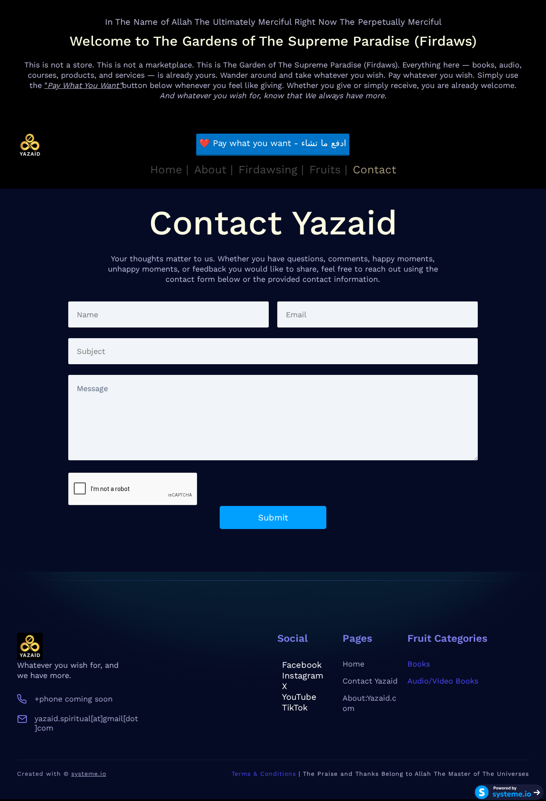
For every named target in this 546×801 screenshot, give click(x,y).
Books (418, 663)
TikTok (295, 707)
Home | (169, 169)
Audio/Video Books (442, 680)
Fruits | (328, 169)
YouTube (299, 697)
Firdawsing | (271, 169)
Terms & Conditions (264, 773)
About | (213, 169)
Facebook (302, 665)
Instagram (302, 675)
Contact (374, 169)
